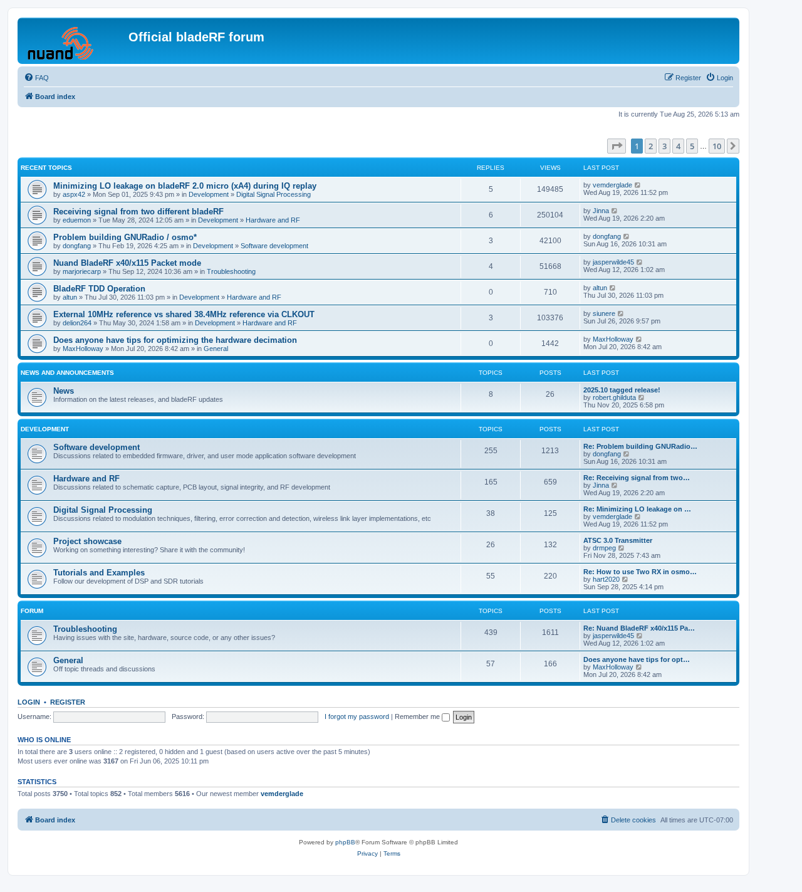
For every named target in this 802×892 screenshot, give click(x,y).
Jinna (601, 210)
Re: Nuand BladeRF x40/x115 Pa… (639, 628)
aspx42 (74, 194)
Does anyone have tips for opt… (636, 659)
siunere (604, 313)
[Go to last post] (638, 185)
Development (209, 194)
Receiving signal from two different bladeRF (138, 211)
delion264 (77, 323)
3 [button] (664, 146)
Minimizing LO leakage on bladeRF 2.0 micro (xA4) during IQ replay (184, 186)
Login (29, 702)
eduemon (77, 220)
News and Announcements (67, 372)
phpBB (345, 842)
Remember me (418, 716)
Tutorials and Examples (99, 572)
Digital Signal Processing (273, 194)
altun (70, 297)
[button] (616, 146)
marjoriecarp (82, 271)
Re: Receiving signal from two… (636, 477)
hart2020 (606, 579)
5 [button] (692, 146)
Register (67, 702)
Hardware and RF (273, 220)
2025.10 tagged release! (621, 390)
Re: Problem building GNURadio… (640, 446)
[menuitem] (36, 77)
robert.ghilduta (614, 397)
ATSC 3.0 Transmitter (617, 540)
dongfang (77, 245)
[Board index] (74, 41)
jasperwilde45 (613, 262)
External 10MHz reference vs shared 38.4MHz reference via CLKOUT (184, 314)
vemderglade (612, 185)
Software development (274, 245)
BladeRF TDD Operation (99, 288)
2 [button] (650, 146)
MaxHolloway (83, 348)
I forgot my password (357, 716)
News (63, 391)
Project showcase (87, 541)
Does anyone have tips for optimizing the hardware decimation (175, 340)
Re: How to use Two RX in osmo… (640, 571)
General (216, 348)
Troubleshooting (231, 271)
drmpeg (604, 548)
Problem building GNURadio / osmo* (125, 237)
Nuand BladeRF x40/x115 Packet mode (127, 263)
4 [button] (678, 146)
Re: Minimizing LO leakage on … (637, 509)
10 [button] (716, 146)
